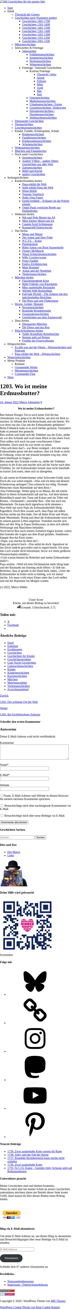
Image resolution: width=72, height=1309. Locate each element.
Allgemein (34, 402)
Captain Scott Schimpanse (37, 224)
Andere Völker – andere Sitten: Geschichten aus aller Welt (40, 162)
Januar (40, 77)
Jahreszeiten (29, 51)
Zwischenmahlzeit (18, 689)
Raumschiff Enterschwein (37, 227)
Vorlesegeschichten (18, 686)
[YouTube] (35, 1108)
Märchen (12, 679)
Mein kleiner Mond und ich (38, 220)
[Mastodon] (35, 1079)
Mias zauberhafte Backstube (38, 287)
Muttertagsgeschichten (43, 101)
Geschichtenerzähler (19, 659)
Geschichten (14, 652)
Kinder (11, 669)
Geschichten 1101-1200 (36, 37)
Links (10, 855)
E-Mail (4, 775)
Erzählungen (14, 649)
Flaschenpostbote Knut (35, 280)
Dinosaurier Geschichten (29, 121)
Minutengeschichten (26, 370)
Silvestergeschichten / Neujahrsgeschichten (42, 112)
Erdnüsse (12, 646)
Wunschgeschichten (18, 357)
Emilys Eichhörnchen (34, 264)
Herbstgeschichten (40, 61)
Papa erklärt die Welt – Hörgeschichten (37, 354)
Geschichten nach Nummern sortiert (36, 17)
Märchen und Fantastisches (30, 151)
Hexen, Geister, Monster (29, 304)
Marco (23, 402)
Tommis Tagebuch (33, 194)
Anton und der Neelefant (36, 270)
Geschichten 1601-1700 (36, 21)
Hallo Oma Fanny (32, 197)
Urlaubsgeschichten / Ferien (46, 104)
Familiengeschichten (34, 137)
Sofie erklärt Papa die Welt (37, 187)
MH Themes (58, 1301)
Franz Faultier (30, 260)
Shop (10, 377)
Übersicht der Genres (27, 14)
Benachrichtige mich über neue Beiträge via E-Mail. (34, 815)
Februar (41, 81)
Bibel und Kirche (32, 170)
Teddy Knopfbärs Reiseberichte (40, 334)
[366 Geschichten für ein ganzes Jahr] (22, 1)
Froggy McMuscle (33, 250)
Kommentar (7, 742)
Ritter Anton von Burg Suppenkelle (43, 247)
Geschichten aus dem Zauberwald (42, 317)
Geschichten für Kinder (21, 656)
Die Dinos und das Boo (36, 327)
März (40, 84)
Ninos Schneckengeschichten (39, 254)
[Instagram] (35, 1051)
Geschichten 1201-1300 (36, 34)
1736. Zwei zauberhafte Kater (24, 1164)
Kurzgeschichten (17, 676)
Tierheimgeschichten (34, 274)
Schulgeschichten (32, 144)
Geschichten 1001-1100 (36, 41)
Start (10, 7)
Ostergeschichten (39, 97)
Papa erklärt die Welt (34, 184)
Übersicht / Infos (46, 74)
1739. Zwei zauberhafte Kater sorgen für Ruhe (34, 1151)
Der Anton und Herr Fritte (37, 237)
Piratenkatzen (30, 244)
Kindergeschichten (33, 134)
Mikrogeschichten (25, 44)
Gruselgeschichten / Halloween (48, 107)
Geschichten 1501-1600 (36, 24)
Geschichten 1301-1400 (36, 31)
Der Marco (13, 852)
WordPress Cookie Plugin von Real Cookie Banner (30, 1307)
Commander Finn (25, 374)
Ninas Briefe (29, 190)
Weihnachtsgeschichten (43, 117)
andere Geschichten (33, 174)
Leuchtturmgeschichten (28, 127)
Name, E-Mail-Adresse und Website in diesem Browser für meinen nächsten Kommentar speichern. (34, 797)
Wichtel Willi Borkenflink (37, 290)
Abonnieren (11, 1258)
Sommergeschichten (41, 57)
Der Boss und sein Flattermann (40, 300)
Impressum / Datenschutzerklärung (27, 1284)
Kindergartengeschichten (36, 141)
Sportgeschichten (32, 157)
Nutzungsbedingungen (20, 1281)
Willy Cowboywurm (34, 257)
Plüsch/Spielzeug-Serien (29, 330)
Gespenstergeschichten (35, 314)
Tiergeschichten (24, 124)
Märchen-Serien (24, 277)
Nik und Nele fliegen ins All (38, 217)
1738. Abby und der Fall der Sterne (28, 1154)
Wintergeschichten (40, 64)
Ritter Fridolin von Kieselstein (39, 284)
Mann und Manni (32, 234)
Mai (39, 91)
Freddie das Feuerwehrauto (38, 340)
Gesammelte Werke (26, 367)
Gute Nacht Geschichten (21, 662)
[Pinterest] (35, 1136)
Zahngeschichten (32, 167)
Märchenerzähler (17, 682)
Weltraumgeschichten (27, 147)
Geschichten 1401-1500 (36, 27)
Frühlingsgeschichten (42, 54)
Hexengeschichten (33, 307)
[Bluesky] (35, 994)
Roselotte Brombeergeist (36, 310)
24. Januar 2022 (9, 402)
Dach (10, 642)
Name (3, 764)
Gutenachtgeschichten (20, 666)
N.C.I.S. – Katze (32, 240)
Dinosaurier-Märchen (34, 324)
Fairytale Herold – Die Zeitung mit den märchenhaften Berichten (45, 295)
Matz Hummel (30, 267)
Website (4, 785)
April (40, 87)
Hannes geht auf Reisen (36, 337)
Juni (39, 94)
